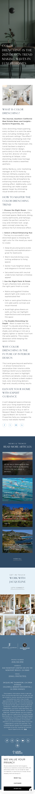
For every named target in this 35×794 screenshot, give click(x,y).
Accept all (17, 788)
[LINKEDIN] (17, 741)
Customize (17, 783)
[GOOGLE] (17, 745)
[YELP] (28, 741)
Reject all (17, 778)
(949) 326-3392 (18, 662)
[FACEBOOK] (7, 741)
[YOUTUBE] (23, 741)
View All (17, 559)
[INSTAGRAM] (12, 741)
